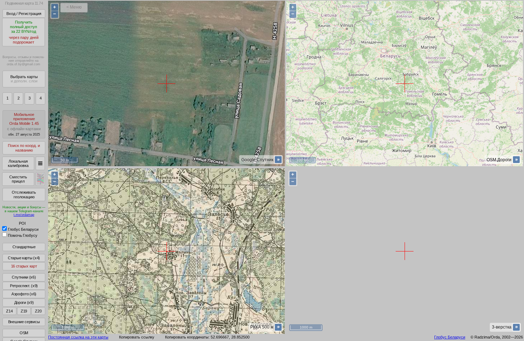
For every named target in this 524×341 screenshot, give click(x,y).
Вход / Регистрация (23, 13)
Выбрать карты (24, 79)
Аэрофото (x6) (23, 294)
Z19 (24, 311)
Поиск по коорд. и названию (24, 147)
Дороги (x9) (24, 302)
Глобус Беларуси (23, 229)
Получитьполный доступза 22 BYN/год (23, 32)
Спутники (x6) (24, 277)
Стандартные (24, 247)
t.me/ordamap (24, 215)
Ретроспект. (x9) (24, 286)
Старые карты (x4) (24, 258)
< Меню (74, 7)
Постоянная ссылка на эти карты (78, 337)
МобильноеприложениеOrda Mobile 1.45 (24, 124)
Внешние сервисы (24, 322)
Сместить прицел (18, 179)
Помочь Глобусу (22, 235)
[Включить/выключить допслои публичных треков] (40, 179)
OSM (24, 333)
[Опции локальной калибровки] (40, 163)
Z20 (38, 311)
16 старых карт (24, 266)
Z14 (9, 311)
